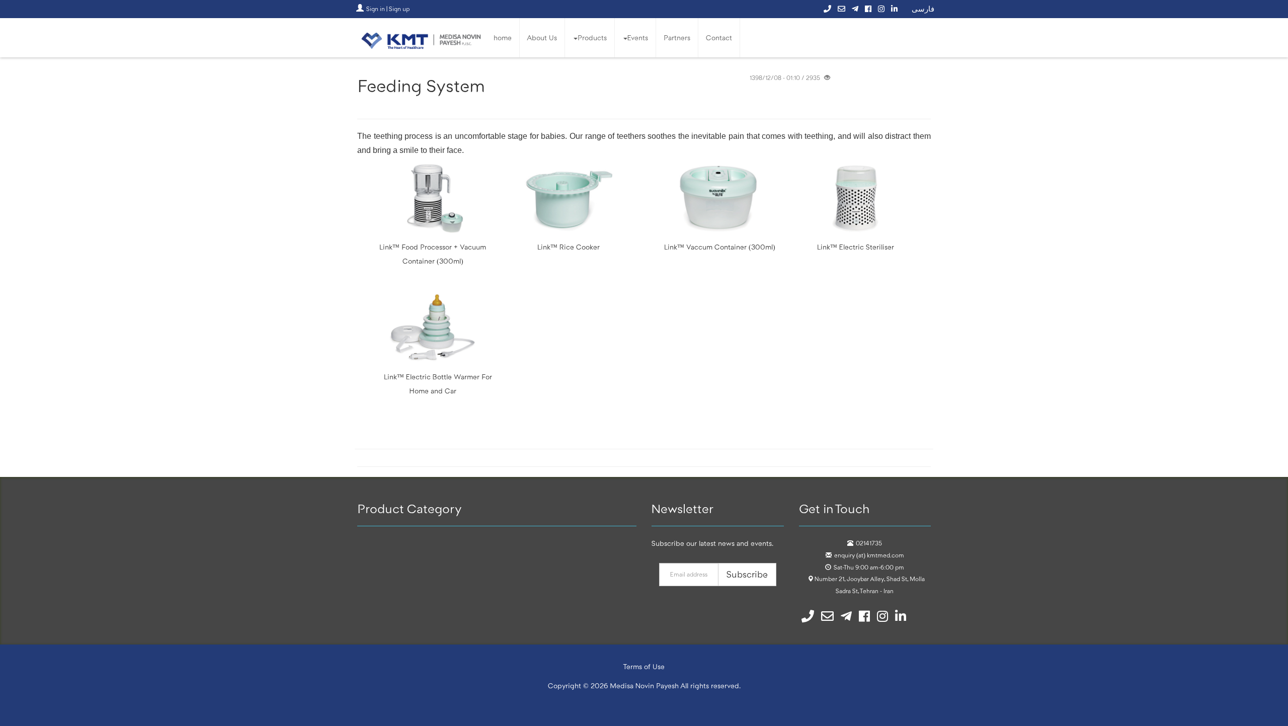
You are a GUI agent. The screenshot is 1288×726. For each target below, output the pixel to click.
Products (592, 38)
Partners (677, 38)
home (503, 38)
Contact (719, 38)
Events (637, 38)
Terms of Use (644, 667)
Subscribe (747, 575)
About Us (542, 38)
